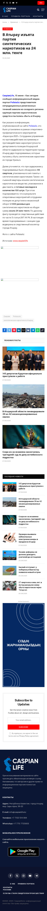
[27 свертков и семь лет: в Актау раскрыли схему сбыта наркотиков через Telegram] (9, 585)
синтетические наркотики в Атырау (18, 320)
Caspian (7, 316)
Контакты (38, 16)
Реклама (7, 890)
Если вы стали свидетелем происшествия (23, 893)
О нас (5, 16)
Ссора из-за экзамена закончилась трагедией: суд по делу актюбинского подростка (22, 455)
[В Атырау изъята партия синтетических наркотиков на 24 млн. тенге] (23, 76)
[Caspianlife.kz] (10, 10)
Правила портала (20, 16)
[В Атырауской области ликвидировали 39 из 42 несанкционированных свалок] (23, 396)
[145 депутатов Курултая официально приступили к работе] (23, 358)
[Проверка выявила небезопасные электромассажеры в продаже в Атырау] (9, 537)
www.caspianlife (20, 241)
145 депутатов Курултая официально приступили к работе (31, 486)
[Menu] (42, 10)
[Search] (38, 10)
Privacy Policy (24, 736)
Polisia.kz (17, 316)
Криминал (8, 29)
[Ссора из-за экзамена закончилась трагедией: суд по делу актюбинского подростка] (23, 437)
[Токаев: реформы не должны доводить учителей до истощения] (9, 555)
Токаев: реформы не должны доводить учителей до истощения (30, 554)
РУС (41, 3)
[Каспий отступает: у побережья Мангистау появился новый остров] (9, 570)
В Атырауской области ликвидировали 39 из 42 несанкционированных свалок (23, 414)
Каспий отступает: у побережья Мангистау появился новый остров (30, 569)
